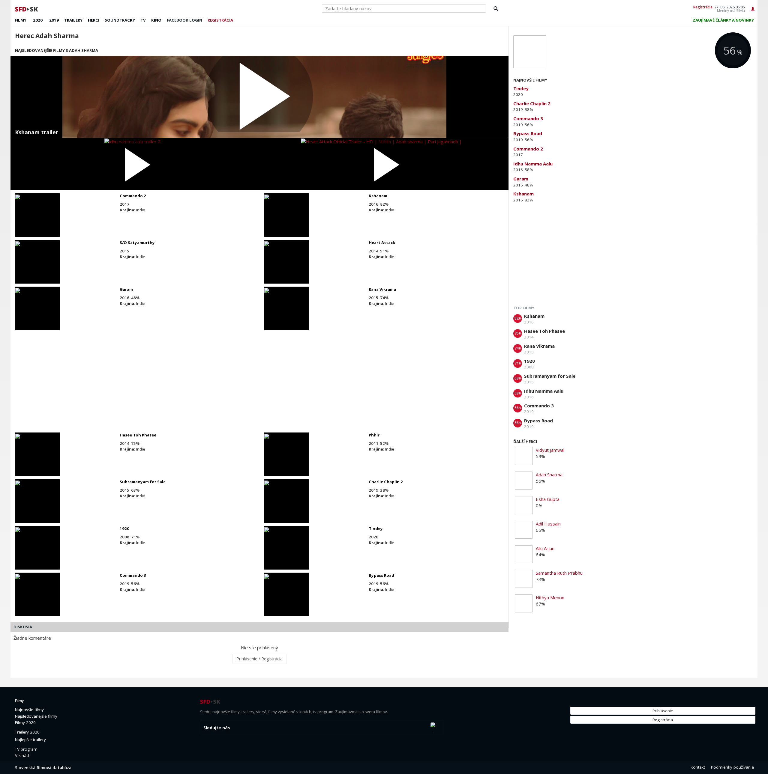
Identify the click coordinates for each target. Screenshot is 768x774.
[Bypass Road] (286, 600)
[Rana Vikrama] (286, 314)
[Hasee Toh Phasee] (37, 459)
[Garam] (37, 314)
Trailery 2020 (27, 732)
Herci (93, 20)
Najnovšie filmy (29, 709)
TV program (26, 749)
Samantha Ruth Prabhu (559, 573)
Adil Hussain (548, 524)
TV (143, 20)
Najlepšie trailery (30, 739)
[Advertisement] (192, 381)
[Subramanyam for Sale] (37, 506)
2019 (54, 20)
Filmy (20, 20)
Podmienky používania (732, 767)
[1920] (37, 553)
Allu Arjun (545, 548)
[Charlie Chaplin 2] (286, 506)
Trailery (73, 20)
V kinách (23, 755)
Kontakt (698, 767)
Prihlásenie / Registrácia (259, 659)
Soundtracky (120, 20)
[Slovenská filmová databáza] (27, 8)
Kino (156, 20)
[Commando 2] (37, 220)
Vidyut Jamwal (550, 450)
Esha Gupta (548, 499)
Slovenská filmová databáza (43, 767)
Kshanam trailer (36, 132)
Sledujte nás (216, 728)
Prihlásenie (662, 710)
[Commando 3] (37, 600)
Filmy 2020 (25, 722)
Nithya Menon (550, 597)
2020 (38, 20)
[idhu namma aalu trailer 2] (135, 164)
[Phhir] (286, 459)
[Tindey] (286, 553)
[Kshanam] (286, 220)
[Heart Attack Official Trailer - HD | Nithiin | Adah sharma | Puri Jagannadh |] (384, 164)
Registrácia (702, 6)
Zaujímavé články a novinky (723, 20)
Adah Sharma (549, 475)
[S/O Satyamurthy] (37, 267)
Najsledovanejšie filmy (36, 716)
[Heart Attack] (286, 267)
